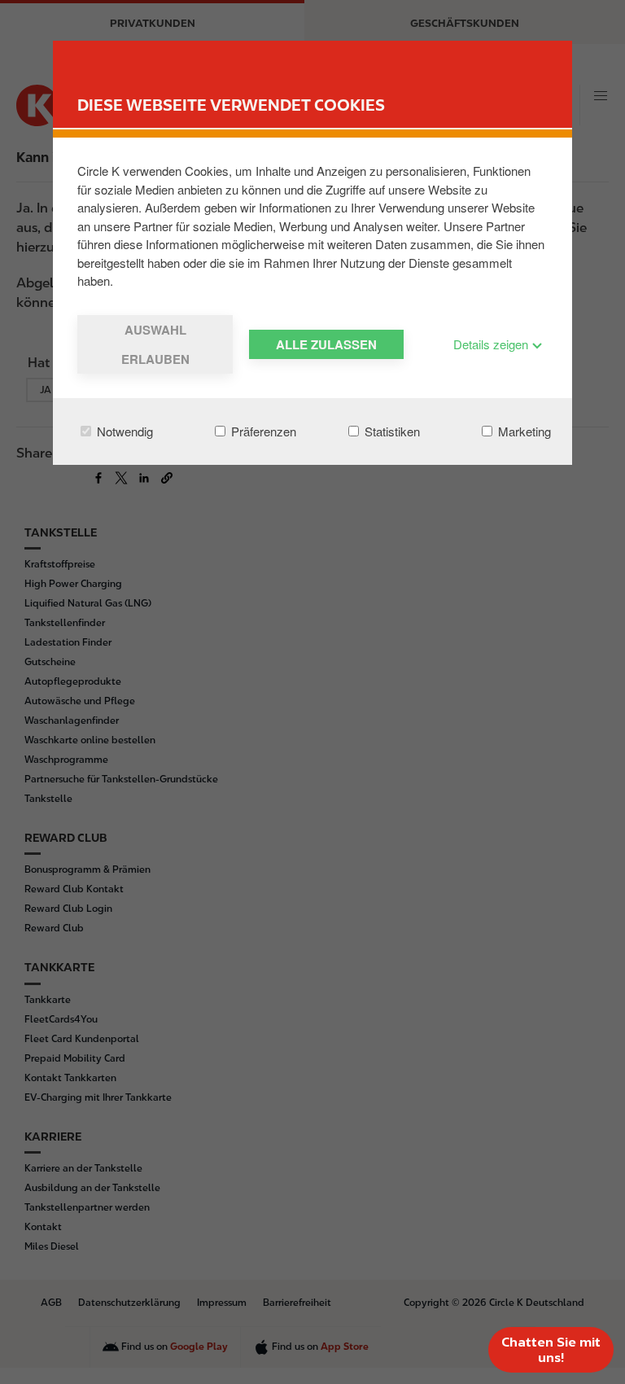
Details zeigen (492, 344)
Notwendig (123, 431)
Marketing (523, 431)
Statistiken (390, 431)
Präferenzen (262, 431)
